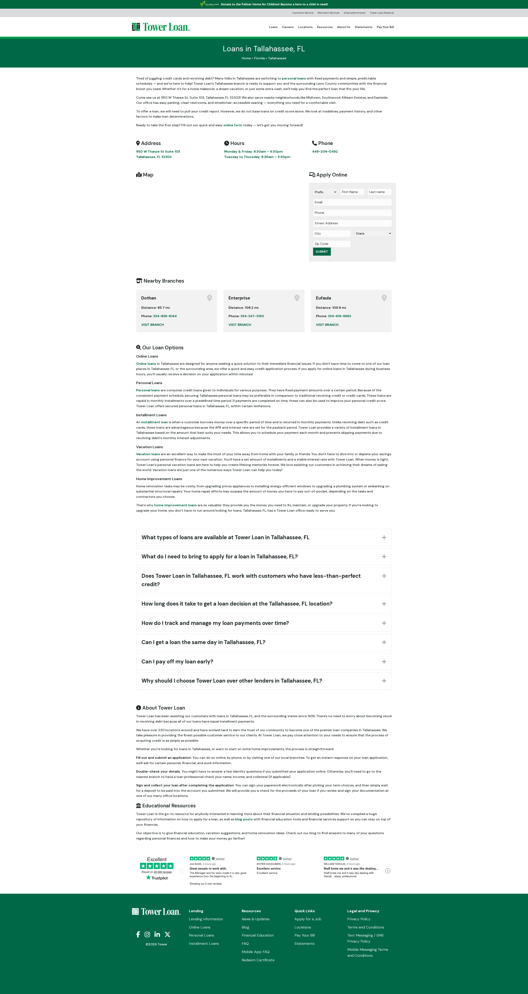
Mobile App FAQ (256, 951)
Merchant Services (328, 13)
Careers (288, 27)
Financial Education (258, 935)
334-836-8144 (165, 316)
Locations (305, 27)
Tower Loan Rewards (382, 13)
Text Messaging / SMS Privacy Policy (365, 938)
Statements (363, 27)
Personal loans (148, 390)
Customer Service (302, 13)
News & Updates (256, 919)
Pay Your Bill (385, 27)
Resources (325, 27)
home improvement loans (175, 505)
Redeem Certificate (258, 960)
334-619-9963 (339, 316)
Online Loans (199, 927)
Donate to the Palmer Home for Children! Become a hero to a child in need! (274, 4)
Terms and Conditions (365, 927)
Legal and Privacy (363, 911)
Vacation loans (148, 454)
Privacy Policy (358, 919)
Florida (259, 58)
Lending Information (206, 919)
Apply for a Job (308, 919)
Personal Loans (201, 935)
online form (232, 125)
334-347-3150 (252, 316)
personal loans (294, 78)
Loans (273, 27)
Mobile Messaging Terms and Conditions (367, 952)
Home (246, 58)
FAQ (245, 943)
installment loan (154, 422)
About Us (343, 27)
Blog (245, 927)
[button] (264, 537)
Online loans (146, 363)
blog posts (244, 819)
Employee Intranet (354, 13)
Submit (322, 251)
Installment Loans (204, 943)
